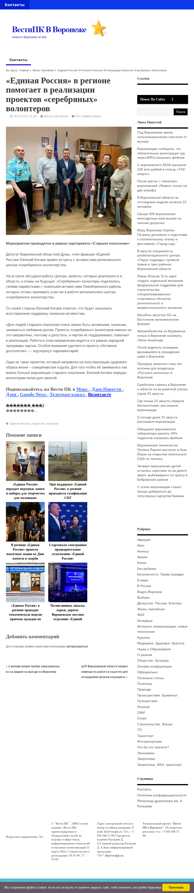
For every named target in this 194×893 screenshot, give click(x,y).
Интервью (145, 621)
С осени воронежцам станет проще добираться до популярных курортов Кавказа (160, 491)
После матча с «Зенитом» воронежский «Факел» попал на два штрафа (162, 185)
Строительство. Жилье (154, 724)
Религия (143, 707)
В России (144, 586)
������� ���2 (25, 405)
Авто (140, 545)
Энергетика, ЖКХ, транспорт (159, 765)
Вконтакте (99, 394)
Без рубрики (146, 568)
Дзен (12, 394)
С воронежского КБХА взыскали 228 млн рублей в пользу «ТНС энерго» (161, 169)
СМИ (141, 712)
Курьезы (143, 637)
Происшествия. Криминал (157, 695)
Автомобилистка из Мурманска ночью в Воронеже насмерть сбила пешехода (161, 335)
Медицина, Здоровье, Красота (160, 643)
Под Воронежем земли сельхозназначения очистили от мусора (162, 137)
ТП (139, 730)
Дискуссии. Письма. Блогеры (159, 603)
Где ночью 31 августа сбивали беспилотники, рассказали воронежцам (160, 405)
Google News (33, 394)
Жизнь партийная (43, 70)
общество (38, 423)
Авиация (143, 540)
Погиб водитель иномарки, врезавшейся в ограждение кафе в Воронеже (158, 352)
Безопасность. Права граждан (160, 574)
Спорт (142, 718)
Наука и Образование (154, 649)
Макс (82, 389)
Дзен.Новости (107, 389)
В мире (142, 580)
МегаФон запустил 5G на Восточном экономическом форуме (158, 319)
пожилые (52, 423)
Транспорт (145, 736)
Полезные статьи (150, 678)
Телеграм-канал (68, 394)
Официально (147, 672)
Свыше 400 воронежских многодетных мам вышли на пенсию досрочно (159, 218)
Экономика (145, 753)
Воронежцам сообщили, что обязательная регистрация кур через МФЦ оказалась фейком (161, 153)
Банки (141, 563)
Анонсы (143, 551)
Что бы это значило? (153, 747)
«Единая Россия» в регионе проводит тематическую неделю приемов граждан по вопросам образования (25, 614)
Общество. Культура (153, 660)
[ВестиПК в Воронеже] (62, 47)
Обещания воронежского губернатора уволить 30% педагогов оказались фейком (159, 433)
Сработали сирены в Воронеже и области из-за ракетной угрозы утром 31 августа (162, 389)
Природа (144, 689)
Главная (24, 70)
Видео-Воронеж (149, 592)
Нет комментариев (88, 116)
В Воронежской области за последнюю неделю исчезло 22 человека (161, 202)
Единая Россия (20, 423)
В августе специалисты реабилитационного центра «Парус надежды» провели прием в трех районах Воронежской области (158, 260)
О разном (144, 655)
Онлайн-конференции (154, 666)
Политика (144, 684)
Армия (142, 557)
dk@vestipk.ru (114, 855)
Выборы (143, 597)
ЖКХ (140, 615)
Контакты (15, 4)
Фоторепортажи (149, 741)
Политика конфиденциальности (161, 795)
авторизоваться (77, 646)
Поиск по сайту (152, 99)
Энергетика (146, 759)
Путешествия (147, 701)
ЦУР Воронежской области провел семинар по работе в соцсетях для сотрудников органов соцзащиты (104, 672)
